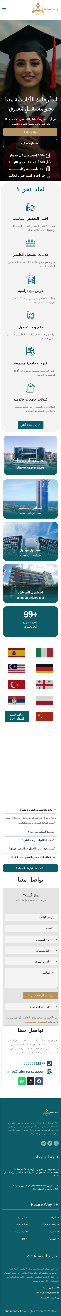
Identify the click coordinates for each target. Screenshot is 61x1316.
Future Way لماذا (48, 1224)
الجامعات (20, 1224)
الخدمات (52, 1231)
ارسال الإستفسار (42, 995)
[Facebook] (39, 1081)
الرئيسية (52, 1217)
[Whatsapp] (22, 1081)
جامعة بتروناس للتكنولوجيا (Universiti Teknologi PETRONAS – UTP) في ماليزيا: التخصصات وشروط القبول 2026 (31, 1172)
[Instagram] (30, 1081)
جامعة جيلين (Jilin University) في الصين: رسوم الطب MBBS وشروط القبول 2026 (34, 1187)
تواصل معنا (20, 1231)
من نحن (21, 1217)
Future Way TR (14, 1311)
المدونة (52, 1239)
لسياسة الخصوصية (36, 1021)
